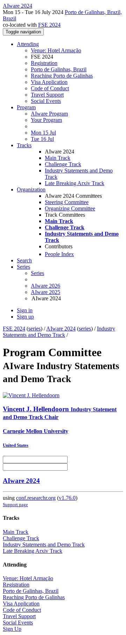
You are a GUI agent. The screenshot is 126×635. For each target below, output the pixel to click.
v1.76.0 (67, 498)
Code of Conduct (50, 88)
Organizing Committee (70, 208)
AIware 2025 (45, 292)
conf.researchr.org (36, 498)
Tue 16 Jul (42, 139)
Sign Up (12, 629)
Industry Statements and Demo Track (59, 332)
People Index (59, 254)
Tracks (24, 145)
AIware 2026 (45, 286)
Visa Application (49, 82)
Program (26, 107)
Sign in (25, 310)
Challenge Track (63, 164)
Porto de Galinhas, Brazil (58, 69)
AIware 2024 (61, 329)
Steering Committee (67, 202)
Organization (31, 189)
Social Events (46, 101)
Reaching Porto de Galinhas (62, 76)
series (34, 329)
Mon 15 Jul (43, 133)
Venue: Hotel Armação (56, 50)
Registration (44, 63)
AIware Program (49, 114)
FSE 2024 (49, 25)
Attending (28, 44)
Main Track (57, 158)
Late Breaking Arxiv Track (74, 183)
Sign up (25, 317)
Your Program (46, 120)
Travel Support (47, 95)
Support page (15, 504)
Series (37, 273)
